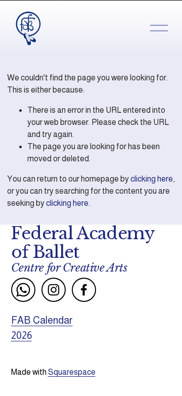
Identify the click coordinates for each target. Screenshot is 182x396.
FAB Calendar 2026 (42, 328)
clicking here (151, 178)
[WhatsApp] (23, 290)
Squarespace (72, 372)
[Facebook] (84, 290)
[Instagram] (53, 290)
